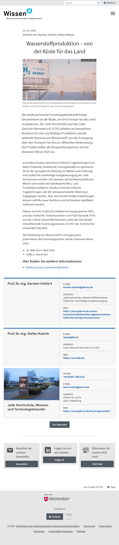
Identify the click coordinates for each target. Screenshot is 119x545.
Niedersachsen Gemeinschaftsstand (47, 267)
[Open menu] (112, 14)
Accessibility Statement (61, 531)
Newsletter (22, 463)
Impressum (89, 526)
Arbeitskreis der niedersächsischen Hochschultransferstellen (47, 526)
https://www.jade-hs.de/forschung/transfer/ (87, 411)
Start (98, 3)
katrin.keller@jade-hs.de (76, 387)
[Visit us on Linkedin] (68, 516)
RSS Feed (97, 463)
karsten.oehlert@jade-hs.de (78, 287)
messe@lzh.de (70, 337)
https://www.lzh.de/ (74, 357)
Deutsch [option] (111, 2)
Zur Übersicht (59, 424)
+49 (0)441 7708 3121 (74, 376)
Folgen (58, 459)
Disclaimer (39, 531)
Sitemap (81, 531)
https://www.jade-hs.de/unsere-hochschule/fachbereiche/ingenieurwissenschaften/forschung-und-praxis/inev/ (86, 314)
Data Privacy (105, 526)
